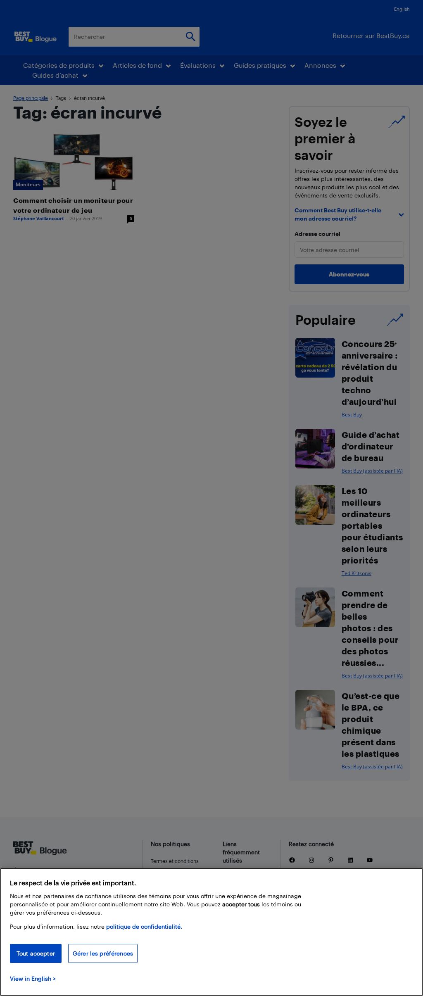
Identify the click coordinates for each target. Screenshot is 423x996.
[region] (211, 932)
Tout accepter (36, 953)
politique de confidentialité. (144, 926)
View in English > (33, 978)
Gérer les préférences (103, 953)
